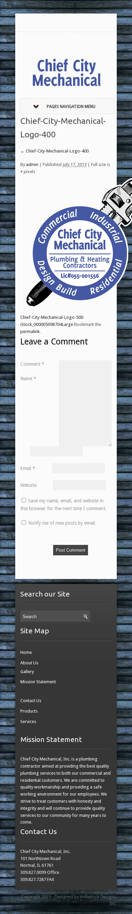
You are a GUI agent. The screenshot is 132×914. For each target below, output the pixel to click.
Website (28, 485)
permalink (30, 331)
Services (28, 721)
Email (27, 468)
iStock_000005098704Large (46, 324)
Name (28, 378)
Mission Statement (38, 681)
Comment (32, 364)
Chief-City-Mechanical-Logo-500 (51, 317)
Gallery (27, 671)
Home (26, 652)
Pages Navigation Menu (71, 106)
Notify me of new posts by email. (62, 523)
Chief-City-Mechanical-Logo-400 (54, 151)
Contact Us (30, 700)
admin (32, 164)
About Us (29, 662)
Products (29, 711)
